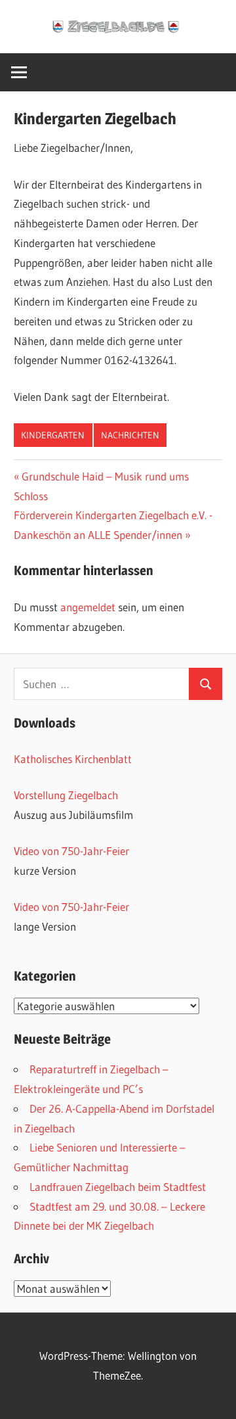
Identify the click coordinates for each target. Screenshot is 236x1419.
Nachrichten (130, 435)
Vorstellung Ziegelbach (66, 795)
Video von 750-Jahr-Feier (71, 851)
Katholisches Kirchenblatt (73, 759)
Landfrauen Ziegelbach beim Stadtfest (118, 1187)
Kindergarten (53, 435)
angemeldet (87, 607)
